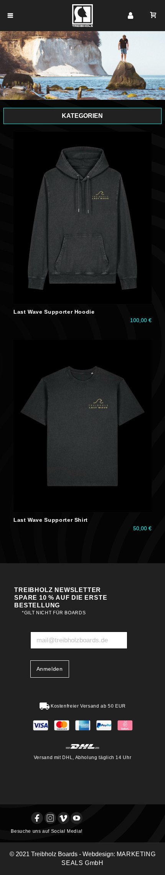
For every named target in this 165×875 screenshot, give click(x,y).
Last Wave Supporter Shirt (50, 520)
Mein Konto (130, 15)
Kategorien (82, 115)
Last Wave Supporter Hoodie (54, 312)
